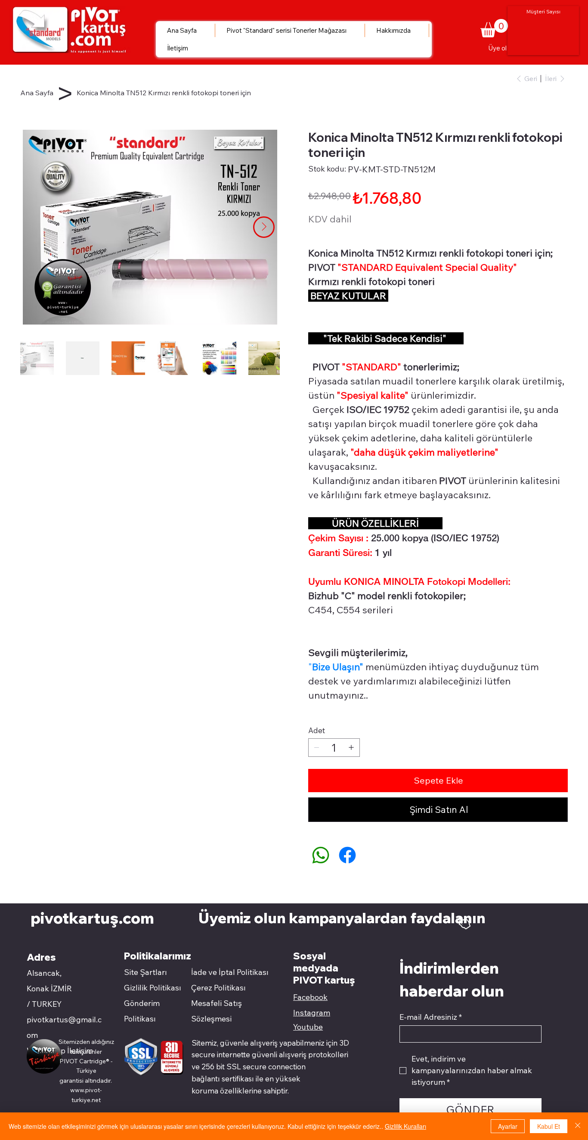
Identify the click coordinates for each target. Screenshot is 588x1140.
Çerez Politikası (218, 988)
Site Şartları (145, 972)
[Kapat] (578, 1126)
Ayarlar (507, 1126)
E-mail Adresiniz (430, 1017)
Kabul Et (548, 1126)
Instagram (311, 1013)
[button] (494, 28)
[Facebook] (347, 855)
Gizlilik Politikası (152, 988)
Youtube (308, 1027)
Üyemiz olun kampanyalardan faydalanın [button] (343, 918)
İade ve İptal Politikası (230, 972)
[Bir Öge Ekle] (351, 747)
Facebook (310, 997)
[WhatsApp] (320, 855)
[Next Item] (264, 227)
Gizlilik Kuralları (405, 1126)
